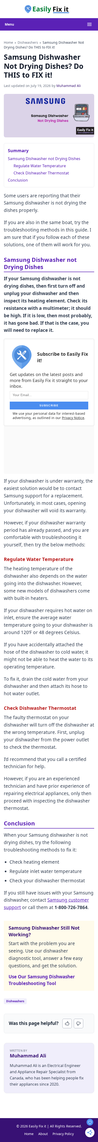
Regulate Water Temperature (40, 165)
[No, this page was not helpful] (78, 1023)
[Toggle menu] (89, 24)
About (43, 1133)
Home (8, 42)
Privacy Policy (63, 1133)
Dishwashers (28, 42)
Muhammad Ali (68, 85)
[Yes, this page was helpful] (67, 1023)
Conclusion (18, 180)
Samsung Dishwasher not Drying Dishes (44, 158)
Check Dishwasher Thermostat (41, 173)
